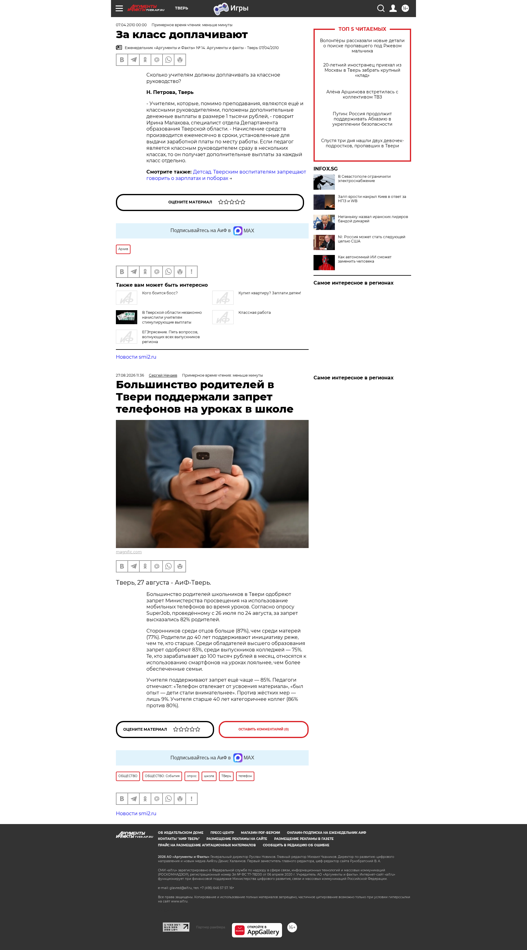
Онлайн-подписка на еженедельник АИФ (326, 833)
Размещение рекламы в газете (304, 839)
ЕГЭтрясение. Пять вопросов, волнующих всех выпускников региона (171, 337)
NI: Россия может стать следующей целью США (371, 239)
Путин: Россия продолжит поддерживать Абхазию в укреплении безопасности (362, 119)
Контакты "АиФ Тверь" (178, 839)
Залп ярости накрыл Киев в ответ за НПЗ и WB (372, 199)
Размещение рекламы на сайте (236, 839)
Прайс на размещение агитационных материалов (207, 845)
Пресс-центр (222, 833)
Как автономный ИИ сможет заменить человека (365, 259)
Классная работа (254, 312)
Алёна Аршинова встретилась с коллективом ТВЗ (362, 94)
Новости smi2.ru (136, 357)
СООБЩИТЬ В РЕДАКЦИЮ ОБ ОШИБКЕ (296, 845)
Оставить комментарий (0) (263, 729)
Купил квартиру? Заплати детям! (269, 293)
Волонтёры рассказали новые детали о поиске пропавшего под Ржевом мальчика (362, 46)
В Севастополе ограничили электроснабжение (364, 178)
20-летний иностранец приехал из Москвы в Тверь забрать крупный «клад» (362, 70)
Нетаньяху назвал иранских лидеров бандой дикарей (373, 219)
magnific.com (129, 552)
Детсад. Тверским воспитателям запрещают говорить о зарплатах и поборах (226, 175)
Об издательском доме (180, 833)
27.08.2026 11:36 (130, 375)
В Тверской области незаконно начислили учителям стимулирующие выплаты (172, 317)
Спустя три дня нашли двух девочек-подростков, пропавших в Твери (362, 143)
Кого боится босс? (160, 293)
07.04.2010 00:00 (131, 25)
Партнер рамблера (210, 927)
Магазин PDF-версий (260, 833)
